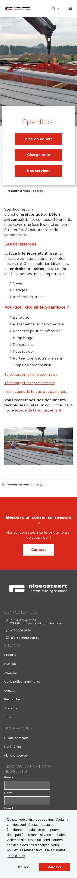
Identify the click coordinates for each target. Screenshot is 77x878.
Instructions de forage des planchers (35, 392)
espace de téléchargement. (38, 410)
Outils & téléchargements (22, 681)
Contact (38, 550)
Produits (10, 654)
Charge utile (38, 155)
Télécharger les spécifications (29, 383)
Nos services (38, 171)
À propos (10, 708)
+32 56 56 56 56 (20, 630)
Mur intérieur (13, 746)
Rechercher (12, 699)
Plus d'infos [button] (16, 856)
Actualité (10, 672)
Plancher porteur (16, 755)
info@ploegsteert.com (26, 637)
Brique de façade (16, 737)
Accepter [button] (54, 867)
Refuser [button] (22, 867)
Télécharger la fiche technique (31, 375)
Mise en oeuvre (38, 139)
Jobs (7, 717)
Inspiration (11, 663)
